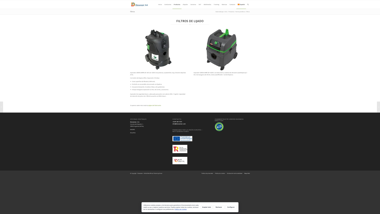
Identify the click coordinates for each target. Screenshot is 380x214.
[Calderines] (378, 107)
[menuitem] (160, 4)
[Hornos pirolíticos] (1, 107)
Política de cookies (181, 209)
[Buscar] (248, 4)
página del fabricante (154, 105)
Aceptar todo (206, 207)
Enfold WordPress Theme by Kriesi (153, 173)
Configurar (231, 207)
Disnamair (140, 173)
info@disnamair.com (179, 124)
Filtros (132, 12)
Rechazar (219, 207)
